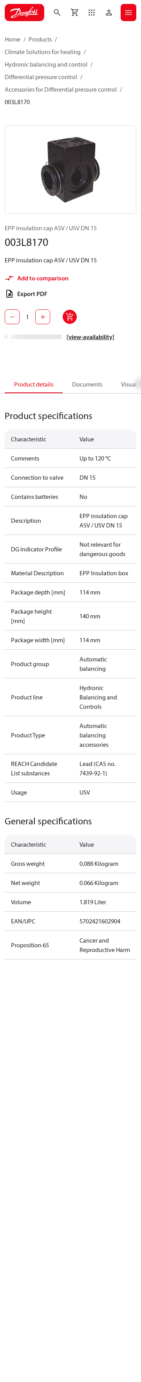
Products (40, 39)
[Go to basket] (74, 12)
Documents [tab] (87, 384)
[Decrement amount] (12, 316)
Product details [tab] (33, 384)
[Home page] (24, 12)
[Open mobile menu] (128, 12)
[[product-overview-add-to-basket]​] (70, 317)
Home (12, 39)
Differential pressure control (41, 77)
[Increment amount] (42, 316)
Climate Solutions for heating (43, 52)
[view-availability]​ (90, 337)
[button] (91, 12)
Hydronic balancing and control (46, 64)
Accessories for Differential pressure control (61, 89)
